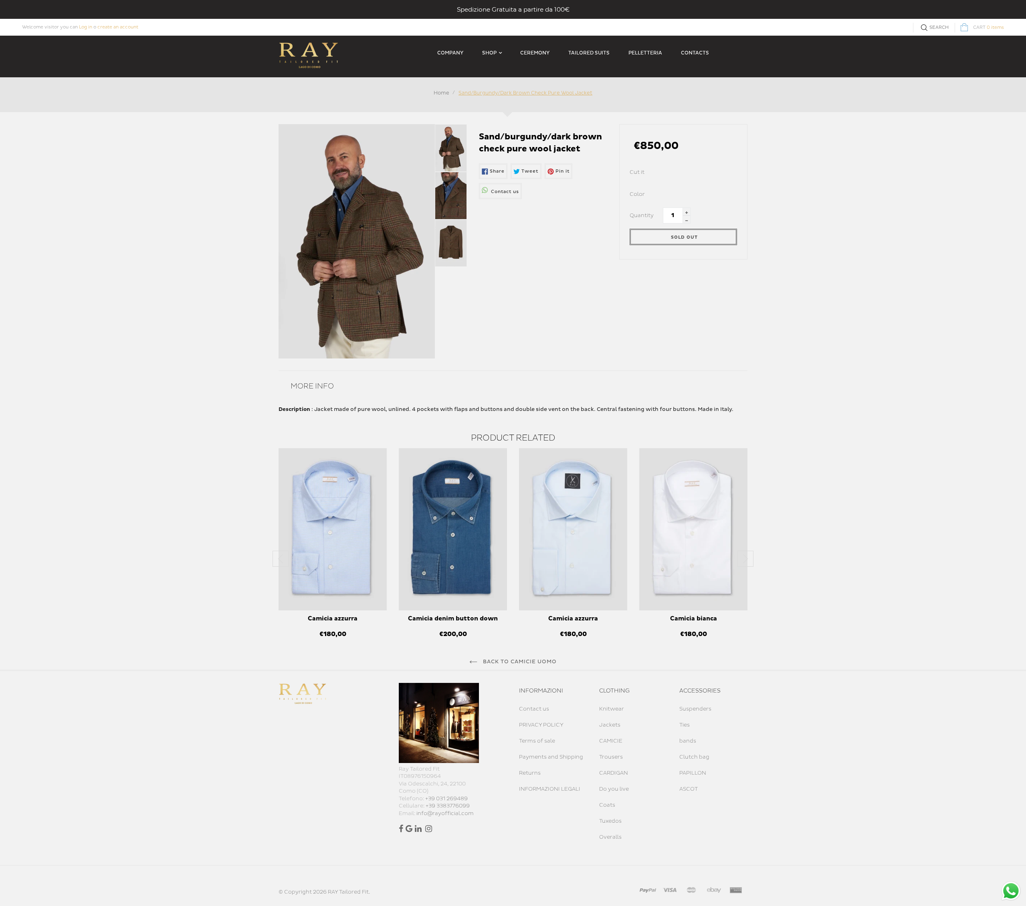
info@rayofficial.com (445, 813)
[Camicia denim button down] (453, 529)
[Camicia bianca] (693, 529)
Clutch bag (694, 757)
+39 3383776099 (448, 806)
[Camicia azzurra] (333, 529)
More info (312, 386)
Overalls (610, 837)
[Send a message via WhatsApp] (1011, 891)
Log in (85, 27)
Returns (530, 773)
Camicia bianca (693, 618)
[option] (333, 547)
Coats (607, 805)
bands (687, 741)
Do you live (614, 789)
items (988, 27)
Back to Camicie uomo (519, 661)
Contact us (534, 709)
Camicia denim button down (453, 618)
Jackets (609, 725)
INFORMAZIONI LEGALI (549, 789)
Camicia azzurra (332, 618)
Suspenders (695, 709)
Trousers (611, 757)
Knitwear (611, 709)
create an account (117, 27)
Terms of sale (537, 741)
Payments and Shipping (551, 757)
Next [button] (745, 559)
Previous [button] (281, 559)
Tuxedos (610, 821)
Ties (684, 725)
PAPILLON (692, 773)
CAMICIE (610, 741)
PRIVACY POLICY (541, 725)
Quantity (642, 215)
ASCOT (688, 789)
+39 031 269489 (446, 798)
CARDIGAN (613, 773)
